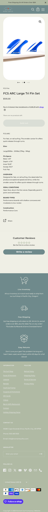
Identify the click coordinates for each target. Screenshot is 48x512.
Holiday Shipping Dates (11, 412)
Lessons (6, 379)
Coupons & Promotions (11, 392)
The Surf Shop (8, 371)
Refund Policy (29, 371)
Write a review (24, 252)
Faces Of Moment (9, 375)
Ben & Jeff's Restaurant (11, 404)
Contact (6, 408)
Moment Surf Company (24, 511)
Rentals (6, 384)
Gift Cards (6, 396)
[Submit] (40, 454)
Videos (5, 400)
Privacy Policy (29, 384)
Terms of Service (30, 379)
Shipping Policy (29, 375)
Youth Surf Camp (9, 388)
